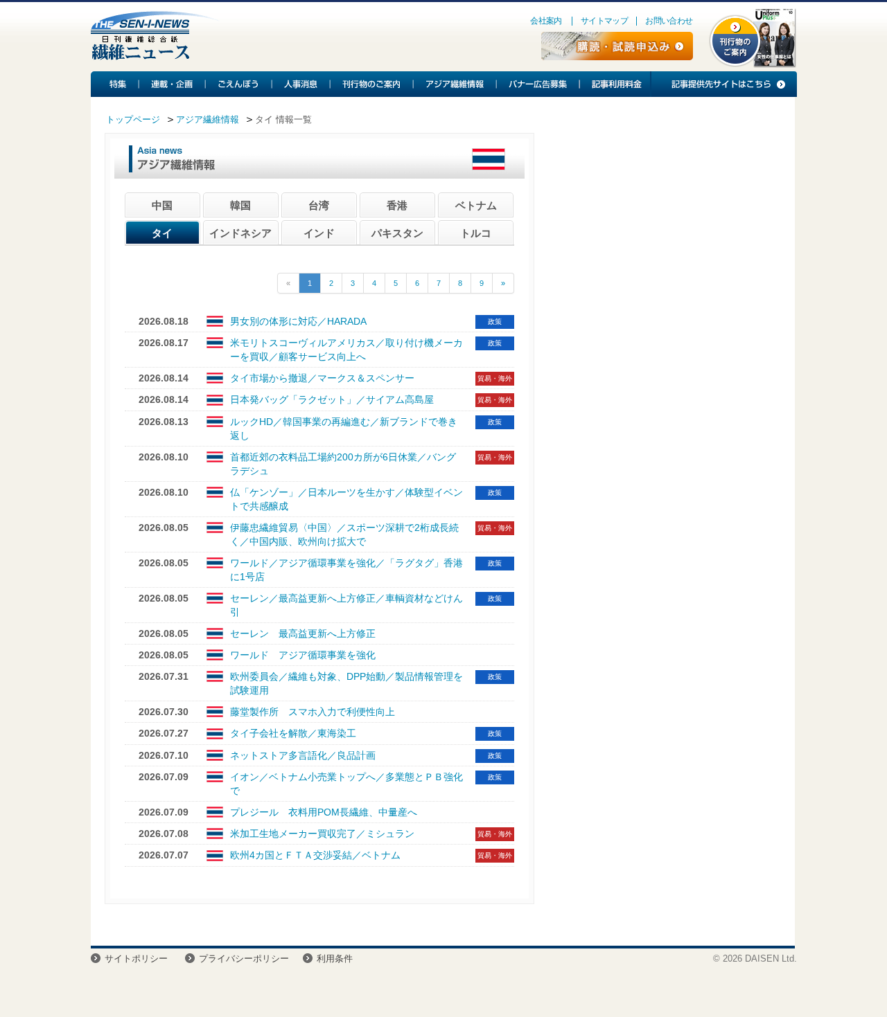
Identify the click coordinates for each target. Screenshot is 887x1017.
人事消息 (301, 84)
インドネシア (240, 233)
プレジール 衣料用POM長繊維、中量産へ (323, 812)
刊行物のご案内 (372, 84)
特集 (115, 84)
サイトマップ (604, 21)
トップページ (133, 119)
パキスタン (397, 233)
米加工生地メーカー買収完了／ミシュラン (322, 833)
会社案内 (546, 21)
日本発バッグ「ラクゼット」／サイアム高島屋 (332, 399)
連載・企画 (172, 84)
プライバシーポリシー (244, 958)
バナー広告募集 (538, 84)
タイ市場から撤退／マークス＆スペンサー (322, 378)
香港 (397, 205)
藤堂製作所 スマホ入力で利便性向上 (312, 711)
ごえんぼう (239, 84)
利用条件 (335, 958)
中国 (162, 205)
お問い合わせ (668, 21)
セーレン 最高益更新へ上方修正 (303, 633)
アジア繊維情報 (455, 84)
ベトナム (476, 205)
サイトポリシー (136, 958)
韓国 (240, 205)
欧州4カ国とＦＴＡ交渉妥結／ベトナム (315, 855)
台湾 (318, 205)
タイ (162, 233)
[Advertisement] (664, 246)
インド (319, 233)
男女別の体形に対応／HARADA (298, 321)
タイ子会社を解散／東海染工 (293, 733)
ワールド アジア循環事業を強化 (303, 654)
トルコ (475, 233)
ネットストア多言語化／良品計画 (303, 755)
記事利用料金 (614, 84)
